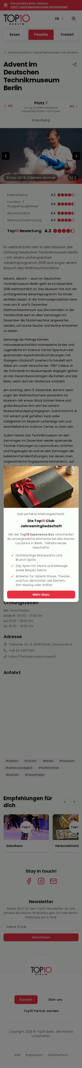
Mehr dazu (41, 594)
